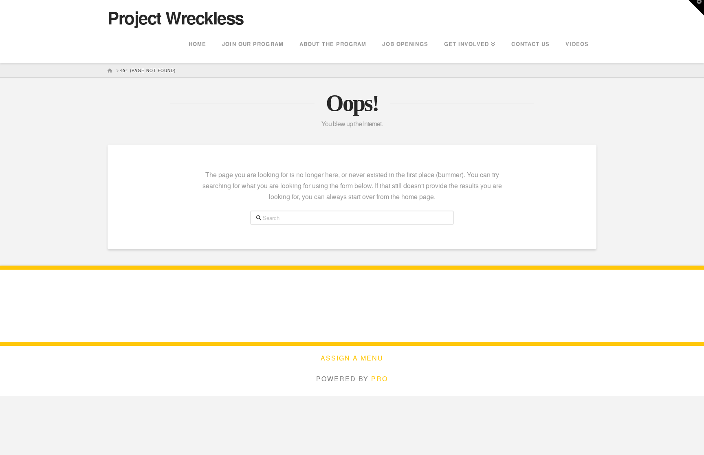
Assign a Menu (352, 358)
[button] (696, 7)
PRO (379, 378)
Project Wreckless (176, 17)
